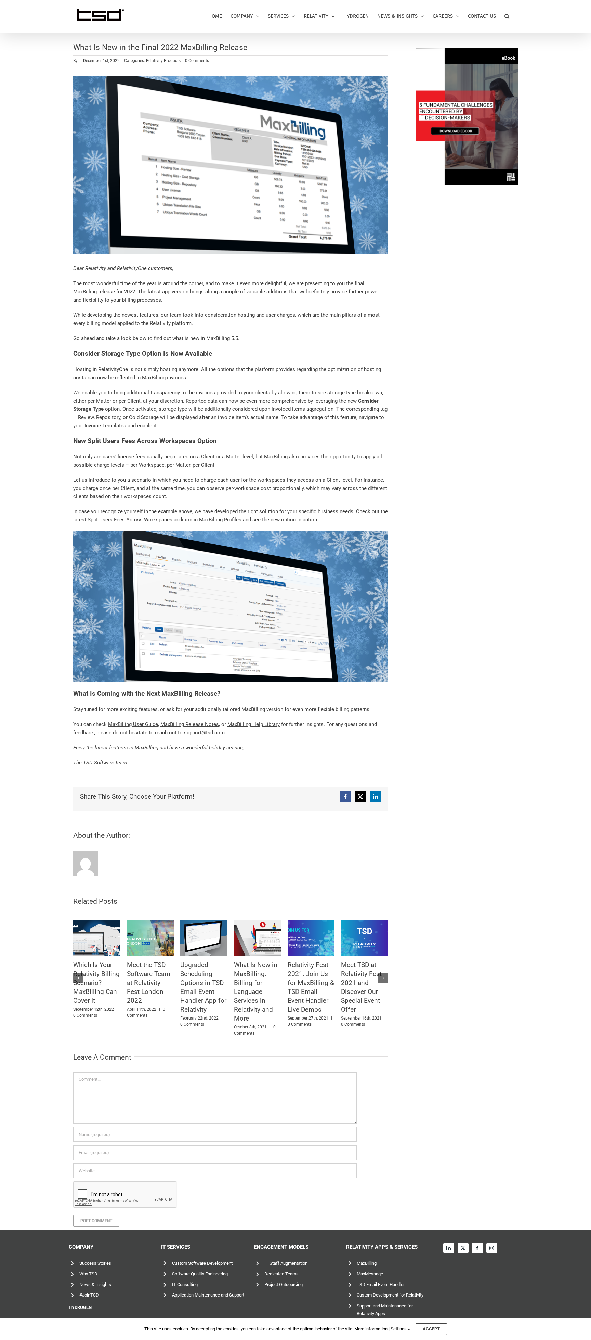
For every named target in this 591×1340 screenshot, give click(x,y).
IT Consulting (185, 1284)
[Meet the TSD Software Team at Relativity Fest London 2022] (257, 938)
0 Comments (197, 60)
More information (371, 1328)
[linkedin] (448, 1248)
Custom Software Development (202, 1263)
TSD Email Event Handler (381, 1284)
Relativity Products (163, 60)
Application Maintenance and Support (208, 1295)
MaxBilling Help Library (253, 724)
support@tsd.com (204, 733)
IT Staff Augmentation (285, 1263)
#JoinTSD (89, 1295)
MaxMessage (370, 1273)
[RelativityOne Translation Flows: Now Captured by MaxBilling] (150, 938)
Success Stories (95, 1263)
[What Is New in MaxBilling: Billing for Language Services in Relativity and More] (364, 938)
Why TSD (88, 1273)
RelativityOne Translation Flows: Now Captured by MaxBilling (146, 982)
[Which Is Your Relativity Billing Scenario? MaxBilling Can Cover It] (203, 938)
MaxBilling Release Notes (189, 724)
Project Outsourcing (283, 1284)
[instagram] (491, 1248)
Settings (399, 1328)
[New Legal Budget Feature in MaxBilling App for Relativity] (96, 938)
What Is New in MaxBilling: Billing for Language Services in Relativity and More (362, 991)
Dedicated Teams (281, 1273)
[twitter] (463, 1248)
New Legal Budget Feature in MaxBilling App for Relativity (95, 982)
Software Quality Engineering (200, 1273)
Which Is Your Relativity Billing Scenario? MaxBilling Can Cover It (203, 982)
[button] (506, 16)
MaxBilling (367, 1263)
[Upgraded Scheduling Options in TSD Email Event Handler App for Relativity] (311, 938)
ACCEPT (431, 1328)
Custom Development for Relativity (390, 1295)
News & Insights (95, 1284)
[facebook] (477, 1248)
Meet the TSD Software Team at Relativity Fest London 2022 (255, 982)
